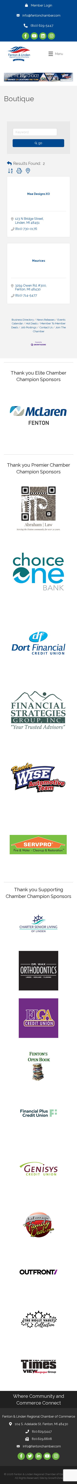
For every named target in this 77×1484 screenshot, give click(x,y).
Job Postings (28, 327)
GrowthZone (55, 1477)
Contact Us (46, 327)
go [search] (40, 143)
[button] (9, 163)
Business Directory (23, 319)
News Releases (45, 319)
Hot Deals (32, 323)
